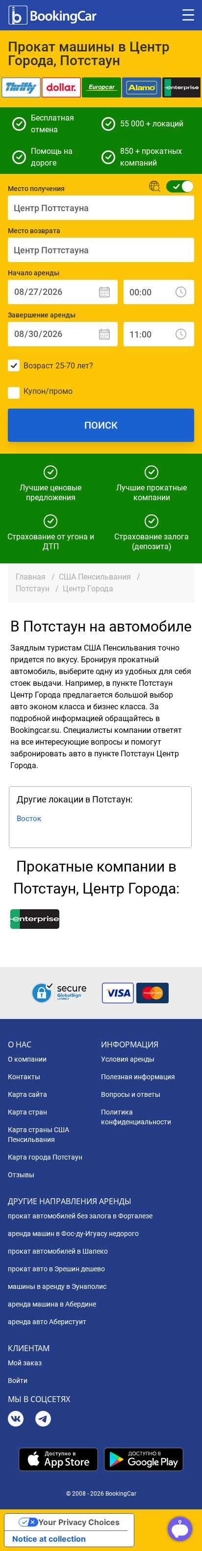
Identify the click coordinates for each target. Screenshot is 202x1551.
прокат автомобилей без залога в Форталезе (80, 1216)
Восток (29, 818)
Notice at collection (49, 1539)
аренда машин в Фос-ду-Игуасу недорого (73, 1233)
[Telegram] (43, 1420)
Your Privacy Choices (79, 1522)
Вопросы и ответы (130, 1094)
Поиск (101, 425)
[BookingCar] (53, 15)
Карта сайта (27, 1094)
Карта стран (27, 1112)
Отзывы (21, 1175)
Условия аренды (127, 1059)
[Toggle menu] (188, 15)
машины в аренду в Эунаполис (57, 1286)
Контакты (24, 1077)
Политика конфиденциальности (136, 1117)
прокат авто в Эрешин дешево (56, 1269)
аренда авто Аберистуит (47, 1322)
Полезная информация (138, 1077)
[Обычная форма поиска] (176, 186)
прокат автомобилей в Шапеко (58, 1251)
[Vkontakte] (16, 1420)
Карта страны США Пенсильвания (38, 1134)
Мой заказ (25, 1363)
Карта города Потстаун (45, 1157)
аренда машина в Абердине (52, 1304)
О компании (27, 1059)
